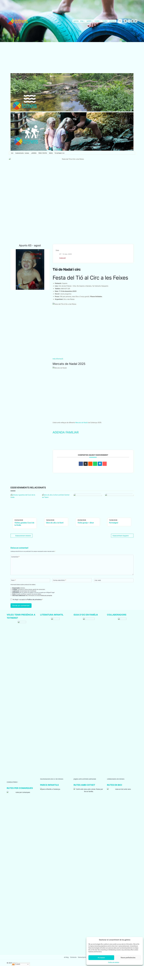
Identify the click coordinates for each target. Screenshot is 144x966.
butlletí (105, 21)
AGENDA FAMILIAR (66, 432)
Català (17, 964)
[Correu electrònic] (104, 464)
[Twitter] (129, 21)
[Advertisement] (72, 57)
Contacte (73, 957)
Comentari (15, 557)
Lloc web (98, 580)
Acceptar (101, 958)
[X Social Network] (85, 464)
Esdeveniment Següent (121, 536)
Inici (12, 153)
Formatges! (113, 523)
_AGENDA (33, 153)
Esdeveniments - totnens (22, 153)
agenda (76, 21)
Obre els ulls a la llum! (54, 523)
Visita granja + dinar (86, 523)
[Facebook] (125, 21)
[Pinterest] (135, 21)
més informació (58, 359)
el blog (66, 957)
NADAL (51, 153)
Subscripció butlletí (84, 957)
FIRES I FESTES (42, 153)
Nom (13, 580)
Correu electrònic (59, 580)
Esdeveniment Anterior (23, 536)
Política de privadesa (34, 599)
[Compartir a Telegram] (100, 464)
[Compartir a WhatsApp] (95, 464)
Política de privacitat (46, 595)
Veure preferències (128, 958)
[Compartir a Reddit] (90, 464)
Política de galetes (113, 962)
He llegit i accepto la (28, 599)
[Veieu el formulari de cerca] (120, 21)
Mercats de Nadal (81, 422)
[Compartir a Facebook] (81, 464)
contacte (112, 21)
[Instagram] (132, 21)
